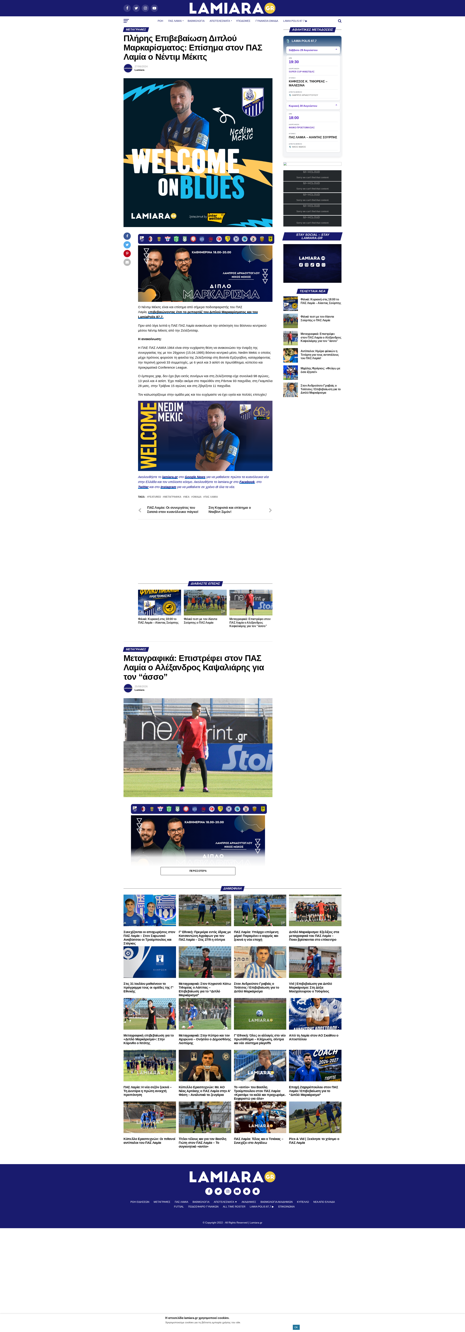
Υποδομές (243, 20)
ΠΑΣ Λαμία (175, 20)
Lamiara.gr (256, 1222)
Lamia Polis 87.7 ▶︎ (295, 20)
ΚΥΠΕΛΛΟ (303, 1201)
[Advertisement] (205, 550)
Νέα (187, 497)
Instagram (168, 487)
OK (296, 1327)
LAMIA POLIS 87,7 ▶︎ (262, 1206)
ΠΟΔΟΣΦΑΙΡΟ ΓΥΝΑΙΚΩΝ (203, 1206)
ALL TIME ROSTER (234, 1206)
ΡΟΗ (160, 20)
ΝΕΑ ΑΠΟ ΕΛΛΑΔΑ (324, 1201)
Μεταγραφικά (172, 497)
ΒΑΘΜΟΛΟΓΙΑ (196, 20)
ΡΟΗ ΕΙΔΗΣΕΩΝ (139, 1201)
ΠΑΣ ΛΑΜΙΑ (211, 497)
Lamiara (139, 69)
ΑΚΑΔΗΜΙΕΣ (249, 1201)
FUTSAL (179, 1206)
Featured (154, 497)
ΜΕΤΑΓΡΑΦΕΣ (162, 1201)
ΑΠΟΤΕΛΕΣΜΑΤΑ (220, 20)
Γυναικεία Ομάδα (267, 20)
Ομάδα (197, 497)
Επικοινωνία (286, 1206)
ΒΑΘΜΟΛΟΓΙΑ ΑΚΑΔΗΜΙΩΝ (276, 1201)
